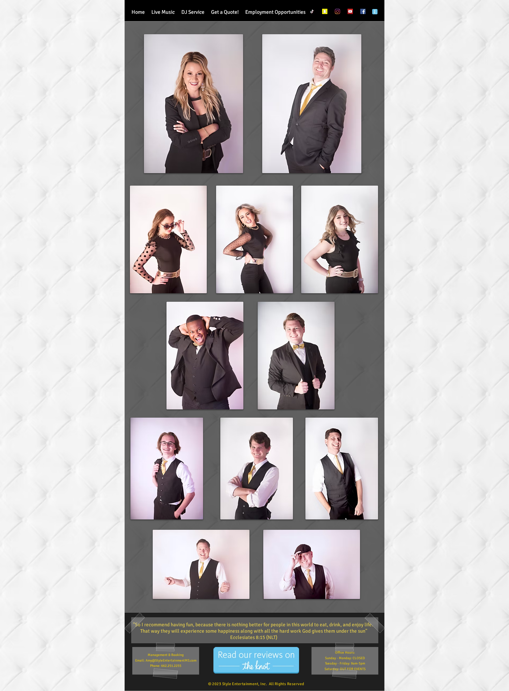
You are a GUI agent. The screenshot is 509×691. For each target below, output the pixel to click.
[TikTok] (312, 11)
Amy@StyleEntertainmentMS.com (171, 660)
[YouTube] (350, 11)
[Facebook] (363, 11)
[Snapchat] (324, 11)
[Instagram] (337, 11)
